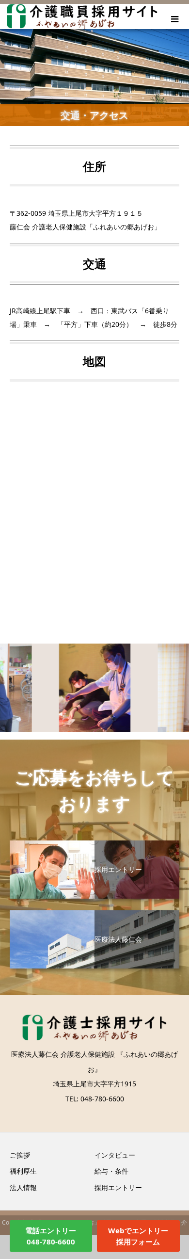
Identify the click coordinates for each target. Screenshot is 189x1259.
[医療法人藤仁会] (94, 914)
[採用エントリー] (94, 844)
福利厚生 (23, 1171)
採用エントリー (118, 1187)
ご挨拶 (20, 1155)
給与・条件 (111, 1171)
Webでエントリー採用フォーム (138, 1236)
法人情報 (23, 1187)
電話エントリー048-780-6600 (50, 1236)
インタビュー (114, 1155)
